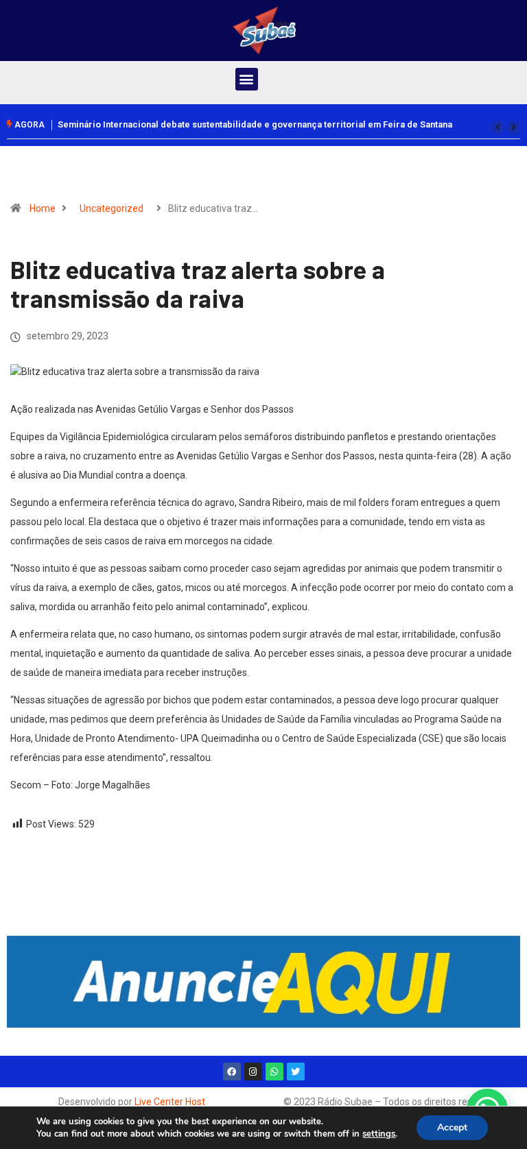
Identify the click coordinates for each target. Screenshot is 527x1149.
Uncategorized (111, 208)
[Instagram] (253, 1071)
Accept (452, 1127)
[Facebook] (232, 1071)
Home (43, 208)
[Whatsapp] (274, 1071)
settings (378, 1134)
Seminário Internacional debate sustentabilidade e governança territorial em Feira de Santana (255, 124)
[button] (246, 79)
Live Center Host (169, 1101)
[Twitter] (296, 1071)
